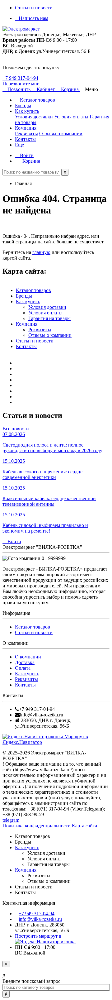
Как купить (27, 111)
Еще (19, 144)
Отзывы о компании (60, 133)
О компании (28, 656)
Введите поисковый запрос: (32, 981)
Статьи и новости (34, 7)
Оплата (22, 668)
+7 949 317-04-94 (20, 78)
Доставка (25, 662)
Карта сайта (84, 825)
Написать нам (33, 18)
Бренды (23, 105)
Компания (25, 128)
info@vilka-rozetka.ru (40, 919)
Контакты (25, 139)
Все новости (15, 428)
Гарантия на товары (49, 318)
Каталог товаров (37, 100)
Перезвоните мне (20, 83)
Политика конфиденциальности (36, 825)
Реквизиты (26, 133)
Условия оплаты (71, 116)
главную (41, 252)
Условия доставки (34, 116)
